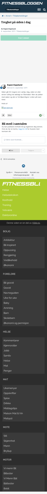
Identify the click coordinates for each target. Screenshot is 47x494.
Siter (9, 115)
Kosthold (7, 200)
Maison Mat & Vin (13, 413)
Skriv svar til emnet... (14, 140)
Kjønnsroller (10, 345)
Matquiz (8, 418)
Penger (8, 370)
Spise (7, 398)
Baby (6, 302)
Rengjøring (10, 255)
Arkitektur (9, 240)
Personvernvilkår (21, 172)
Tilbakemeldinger (22, 31)
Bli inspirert (10, 245)
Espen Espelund (9, 29)
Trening (6, 205)
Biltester (8, 473)
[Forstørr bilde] (7, 108)
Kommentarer (11, 340)
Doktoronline (9, 215)
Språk (8, 172)
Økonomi (9, 265)
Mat (6, 365)
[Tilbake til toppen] (23, 166)
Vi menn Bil (10, 468)
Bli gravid (9, 282)
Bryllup (7, 450)
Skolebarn (9, 318)
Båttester (9, 483)
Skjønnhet (9, 440)
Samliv (7, 355)
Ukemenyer (10, 388)
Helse (5, 189)
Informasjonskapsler (21, 175)
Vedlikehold (10, 260)
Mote (6, 427)
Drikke (7, 403)
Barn (6, 313)
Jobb (6, 350)
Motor (7, 459)
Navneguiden (11, 292)
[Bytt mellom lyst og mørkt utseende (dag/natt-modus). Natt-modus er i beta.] (32, 175)
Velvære (7, 210)
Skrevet (17, 88)
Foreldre (9, 274)
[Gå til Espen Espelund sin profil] (3, 86)
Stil (5, 435)
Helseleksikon (10, 195)
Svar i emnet (23, 38)
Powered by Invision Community (23, 178)
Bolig (6, 231)
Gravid (7, 287)
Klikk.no (36, 223)
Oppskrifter (10, 393)
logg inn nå (23, 129)
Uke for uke (10, 297)
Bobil (6, 488)
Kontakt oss (34, 172)
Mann (7, 445)
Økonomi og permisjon (16, 323)
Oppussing (10, 250)
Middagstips (10, 408)
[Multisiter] (3, 115)
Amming (8, 307)
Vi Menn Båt (10, 478)
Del (11, 150)
